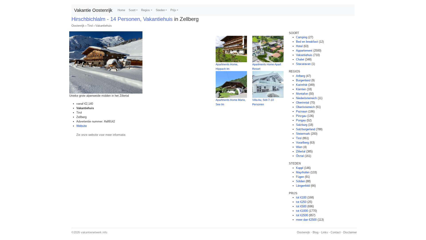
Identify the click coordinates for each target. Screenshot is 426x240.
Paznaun (301, 111)
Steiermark (303, 133)
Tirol (90, 25)
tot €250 (301, 202)
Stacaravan (303, 64)
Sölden (300, 181)
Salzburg (301, 124)
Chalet (300, 59)
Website (81, 126)
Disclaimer (350, 232)
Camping (301, 37)
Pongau (301, 120)
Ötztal (300, 156)
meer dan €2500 (306, 219)
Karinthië (301, 84)
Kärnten (301, 89)
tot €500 (301, 206)
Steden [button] (160, 10)
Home (121, 10)
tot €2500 (302, 215)
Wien (299, 147)
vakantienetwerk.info (94, 232)
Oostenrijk (78, 25)
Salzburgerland (305, 129)
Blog (315, 232)
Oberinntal (302, 102)
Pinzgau (301, 116)
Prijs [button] (173, 10)
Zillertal (300, 151)
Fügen (300, 176)
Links (324, 232)
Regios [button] (145, 10)
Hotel (299, 46)
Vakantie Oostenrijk (93, 10)
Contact (336, 232)
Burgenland (303, 80)
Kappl (299, 168)
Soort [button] (132, 10)
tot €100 (301, 197)
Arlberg (300, 76)
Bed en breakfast (307, 41)
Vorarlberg (302, 142)
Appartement (304, 50)
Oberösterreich (305, 107)
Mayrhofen (303, 172)
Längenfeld (303, 185)
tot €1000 (302, 210)
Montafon (302, 93)
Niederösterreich (306, 98)
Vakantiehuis (103, 25)
